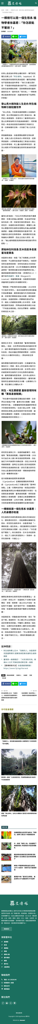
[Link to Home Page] (19, 3)
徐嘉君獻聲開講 (24, 665)
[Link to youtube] (6, 1003)
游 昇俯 (3, 31)
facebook (7, 36)
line (16, 36)
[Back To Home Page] (19, 903)
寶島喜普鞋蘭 (10, 675)
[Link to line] (14, 1003)
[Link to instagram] (10, 1003)
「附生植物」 (17, 76)
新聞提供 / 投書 (9, 983)
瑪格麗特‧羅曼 (13, 276)
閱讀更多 (6, 929)
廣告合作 (7, 986)
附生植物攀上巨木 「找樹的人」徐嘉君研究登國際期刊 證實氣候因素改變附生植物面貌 (20, 653)
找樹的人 (18, 675)
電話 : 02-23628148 (10, 979)
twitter (24, 36)
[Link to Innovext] (22, 1020)
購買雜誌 (7, 989)
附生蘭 (4, 678)
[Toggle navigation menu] (3, 3)
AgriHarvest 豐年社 (24, 1016)
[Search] (36, 3)
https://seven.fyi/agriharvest (16, 668)
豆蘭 (30, 675)
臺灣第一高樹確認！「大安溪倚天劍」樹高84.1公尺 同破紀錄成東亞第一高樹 (20, 661)
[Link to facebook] (3, 1003)
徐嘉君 (25, 675)
